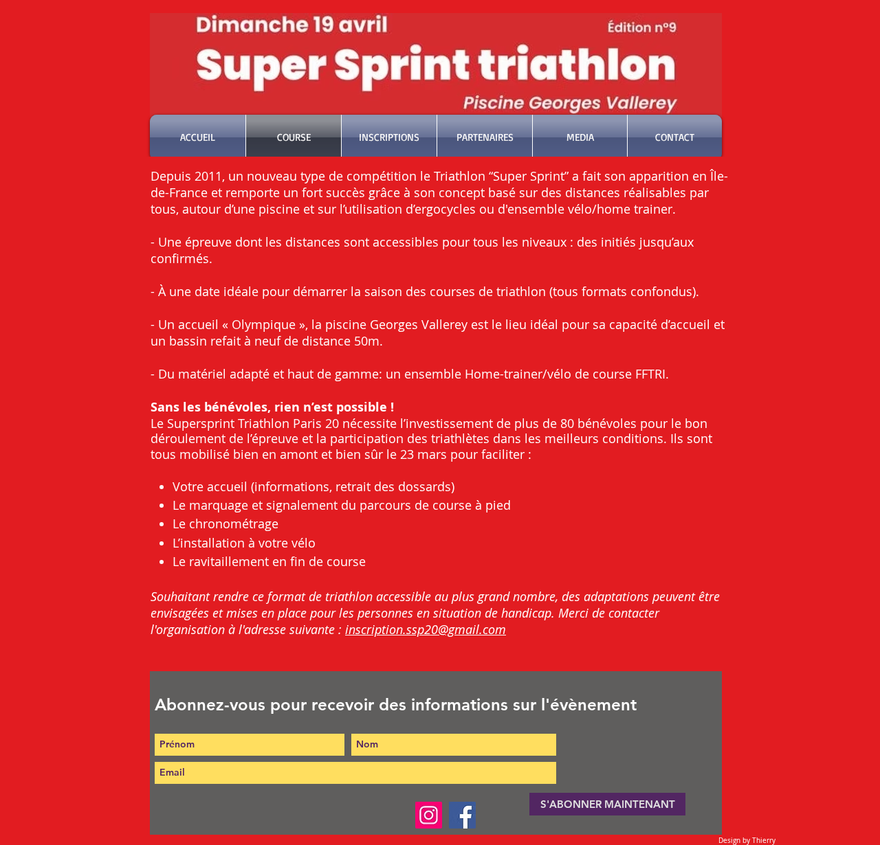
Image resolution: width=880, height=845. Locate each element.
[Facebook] (462, 815)
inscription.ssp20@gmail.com (425, 629)
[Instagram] (428, 815)
